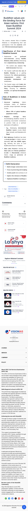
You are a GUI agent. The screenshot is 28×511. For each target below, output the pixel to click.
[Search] (18, 11)
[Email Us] (22, 6)
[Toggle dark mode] (16, 6)
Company (14, 357)
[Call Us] (19, 6)
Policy (14, 362)
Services (14, 353)
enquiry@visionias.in (14, 341)
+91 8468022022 (14, 337)
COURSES (14, 348)
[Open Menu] (24, 507)
